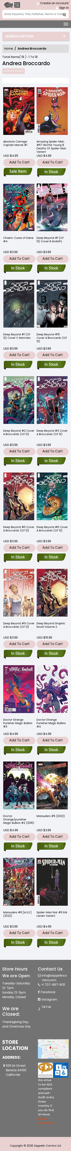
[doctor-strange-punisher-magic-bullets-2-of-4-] (19, 786)
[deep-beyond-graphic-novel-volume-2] (52, 593)
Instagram (49, 999)
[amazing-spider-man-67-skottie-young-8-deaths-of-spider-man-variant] (52, 112)
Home (8, 48)
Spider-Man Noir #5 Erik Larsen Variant (52, 914)
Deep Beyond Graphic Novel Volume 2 (51, 625)
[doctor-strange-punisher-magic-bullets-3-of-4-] (19, 690)
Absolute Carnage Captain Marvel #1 (15, 143)
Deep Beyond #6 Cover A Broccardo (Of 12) (52, 528)
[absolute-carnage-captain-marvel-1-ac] (19, 112)
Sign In (64, 8)
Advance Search (13, 71)
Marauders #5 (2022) (51, 816)
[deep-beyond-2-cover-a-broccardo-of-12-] (19, 401)
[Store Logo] (11, 5)
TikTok (46, 1007)
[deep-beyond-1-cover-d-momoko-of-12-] (19, 304)
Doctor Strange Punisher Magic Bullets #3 (17, 723)
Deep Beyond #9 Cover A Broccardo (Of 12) (18, 625)
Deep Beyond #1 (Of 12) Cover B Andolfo (50, 239)
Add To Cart (19, 162)
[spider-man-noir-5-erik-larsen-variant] (52, 882)
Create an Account (54, 3)
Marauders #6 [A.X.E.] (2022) (17, 914)
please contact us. (46, 1121)
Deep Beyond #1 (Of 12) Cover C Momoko (17, 336)
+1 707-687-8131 (53, 984)
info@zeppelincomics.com (54, 977)
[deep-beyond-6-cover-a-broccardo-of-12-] (52, 497)
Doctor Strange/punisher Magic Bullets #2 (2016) (18, 819)
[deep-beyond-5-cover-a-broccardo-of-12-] (19, 497)
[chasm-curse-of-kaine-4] (19, 208)
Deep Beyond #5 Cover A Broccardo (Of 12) (18, 528)
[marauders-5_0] (52, 786)
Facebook (48, 992)
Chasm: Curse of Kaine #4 (18, 239)
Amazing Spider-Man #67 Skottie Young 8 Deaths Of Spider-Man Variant (51, 147)
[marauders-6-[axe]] (19, 882)
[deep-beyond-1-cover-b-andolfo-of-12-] (52, 208)
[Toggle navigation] (66, 24)
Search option (19, 36)
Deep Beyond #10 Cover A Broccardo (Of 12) (52, 338)
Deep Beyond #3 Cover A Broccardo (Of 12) (52, 432)
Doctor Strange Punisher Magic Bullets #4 (51, 723)
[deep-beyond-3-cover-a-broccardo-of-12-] (52, 401)
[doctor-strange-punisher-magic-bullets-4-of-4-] (52, 690)
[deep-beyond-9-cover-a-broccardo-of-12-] (19, 593)
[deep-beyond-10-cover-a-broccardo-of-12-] (52, 304)
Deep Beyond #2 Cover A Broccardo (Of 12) (18, 432)
